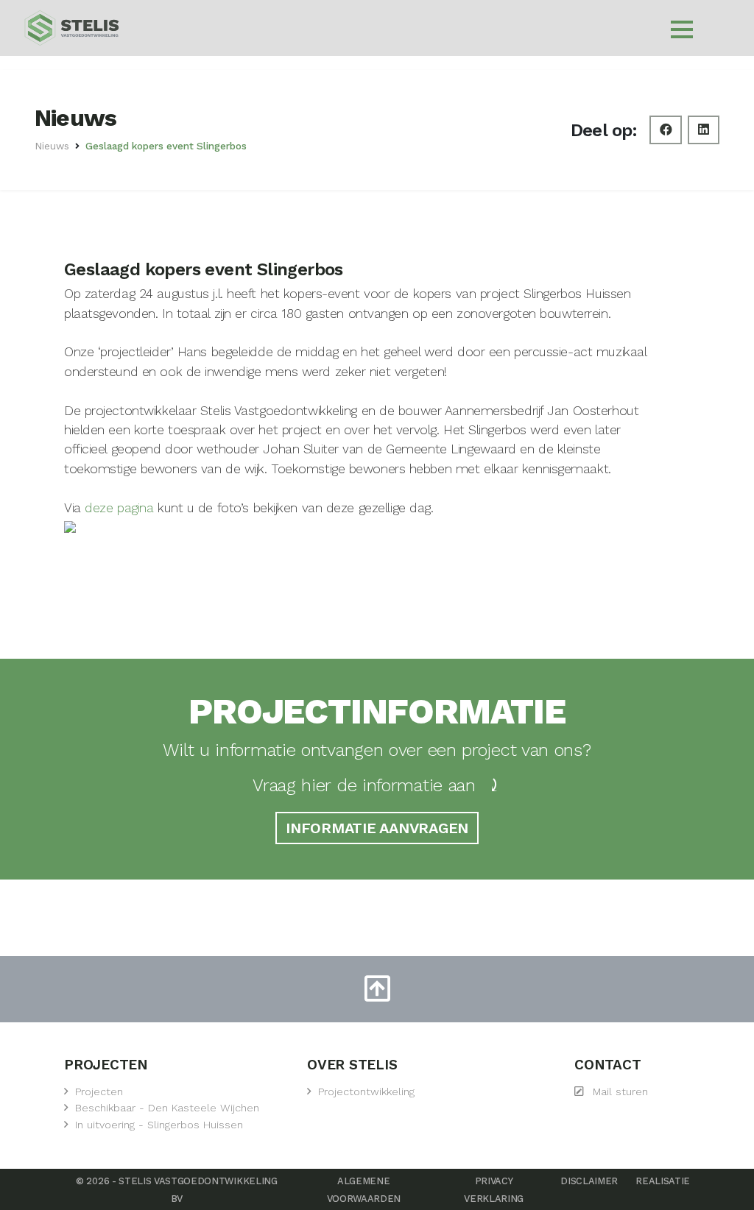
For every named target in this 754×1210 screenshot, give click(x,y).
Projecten (99, 1092)
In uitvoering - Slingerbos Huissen (159, 1125)
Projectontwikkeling (366, 1092)
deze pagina (119, 507)
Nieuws (52, 146)
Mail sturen (620, 1092)
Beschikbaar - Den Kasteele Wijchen (167, 1108)
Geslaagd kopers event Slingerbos (166, 146)
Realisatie (662, 1180)
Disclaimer (589, 1180)
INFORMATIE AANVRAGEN (377, 828)
